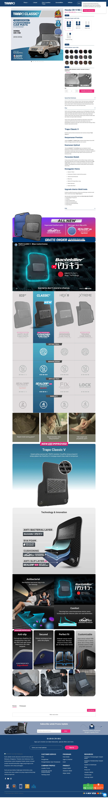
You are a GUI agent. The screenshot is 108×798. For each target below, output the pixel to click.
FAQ (66, 208)
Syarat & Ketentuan (90, 764)
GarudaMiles (59, 2)
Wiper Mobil (66, 773)
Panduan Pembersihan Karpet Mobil (93, 761)
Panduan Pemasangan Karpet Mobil (93, 757)
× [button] (105, 3)
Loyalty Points (45, 768)
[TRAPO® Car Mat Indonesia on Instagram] (11, 779)
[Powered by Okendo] (19, 711)
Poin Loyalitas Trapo (46, 3)
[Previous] (14, 35)
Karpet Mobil (67, 768)
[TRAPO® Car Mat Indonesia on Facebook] (5, 779)
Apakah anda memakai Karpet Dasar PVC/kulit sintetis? (77, 70)
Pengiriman (44, 759)
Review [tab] (14, 706)
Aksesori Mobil (67, 770)
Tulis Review (91, 710)
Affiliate (70, 2)
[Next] (60, 35)
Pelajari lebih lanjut (89, 10)
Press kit (87, 770)
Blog (85, 767)
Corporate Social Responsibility (46, 771)
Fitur (66, 108)
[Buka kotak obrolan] (105, 795)
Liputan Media (88, 772)
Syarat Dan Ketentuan (70, 98)
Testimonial (87, 775)
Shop (25, 2)
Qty (65, 88)
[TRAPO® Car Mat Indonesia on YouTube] (8, 779)
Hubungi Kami (88, 777)
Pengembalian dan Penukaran (50, 762)
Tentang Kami (45, 774)
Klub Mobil (66, 757)
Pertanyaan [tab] (23, 706)
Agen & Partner (67, 759)
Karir (64, 762)
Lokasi (35, 2)
